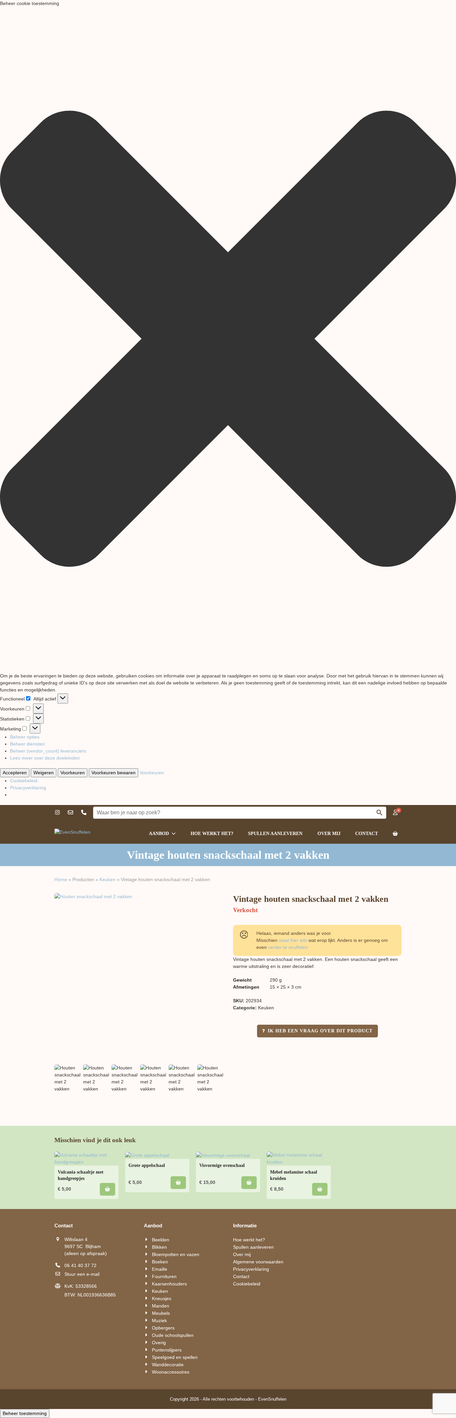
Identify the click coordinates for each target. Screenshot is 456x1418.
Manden (160, 1305)
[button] (228, 339)
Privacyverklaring (28, 787)
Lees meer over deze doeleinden (45, 758)
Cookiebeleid (23, 780)
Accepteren (15, 772)
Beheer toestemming (25, 1413)
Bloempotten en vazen (175, 1254)
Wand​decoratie (168, 1364)
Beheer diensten (27, 744)
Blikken (159, 1247)
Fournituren (164, 1276)
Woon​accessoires (170, 1372)
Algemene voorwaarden (258, 1261)
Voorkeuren (72, 772)
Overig (159, 1342)
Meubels (161, 1313)
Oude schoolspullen (173, 1335)
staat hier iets (293, 940)
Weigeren (43, 772)
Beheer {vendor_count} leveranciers (48, 751)
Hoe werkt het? (249, 1239)
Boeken (160, 1261)
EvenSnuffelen (272, 1399)
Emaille (159, 1269)
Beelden (160, 1239)
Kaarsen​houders (169, 1283)
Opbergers (163, 1328)
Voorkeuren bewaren (113, 772)
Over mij (242, 1254)
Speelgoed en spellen (175, 1357)
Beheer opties (24, 737)
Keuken (107, 879)
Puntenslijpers (167, 1350)
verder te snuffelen (288, 947)
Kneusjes (161, 1298)
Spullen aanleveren (253, 1247)
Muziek (159, 1320)
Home (60, 879)
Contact (241, 1276)
